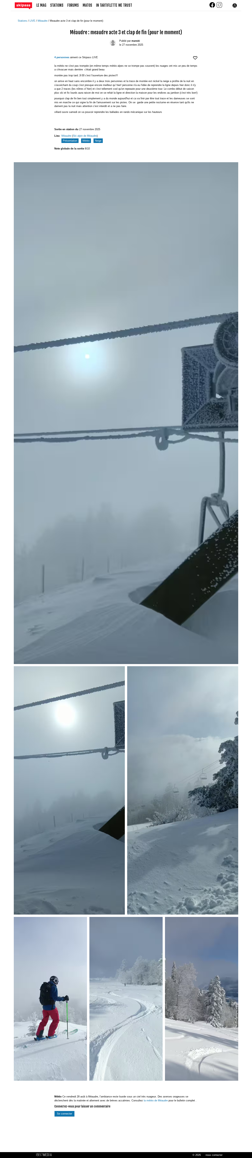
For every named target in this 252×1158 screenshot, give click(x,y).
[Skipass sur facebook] (212, 7)
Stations (23, 20)
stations (56, 5)
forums (73, 5)
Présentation (70, 140)
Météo (86, 140)
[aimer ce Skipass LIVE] (195, 59)
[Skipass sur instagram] (219, 7)
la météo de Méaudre (156, 1100)
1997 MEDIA (45, 1155)
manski (136, 41)
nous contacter (214, 1154)
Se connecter (64, 1113)
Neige (98, 140)
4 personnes (61, 57)
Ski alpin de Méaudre (85, 135)
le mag (41, 5)
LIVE (33, 20)
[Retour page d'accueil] (25, 5)
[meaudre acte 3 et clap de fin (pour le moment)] (126, 413)
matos (87, 5)
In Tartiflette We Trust (114, 5)
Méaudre (43, 20)
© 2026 (197, 1154)
